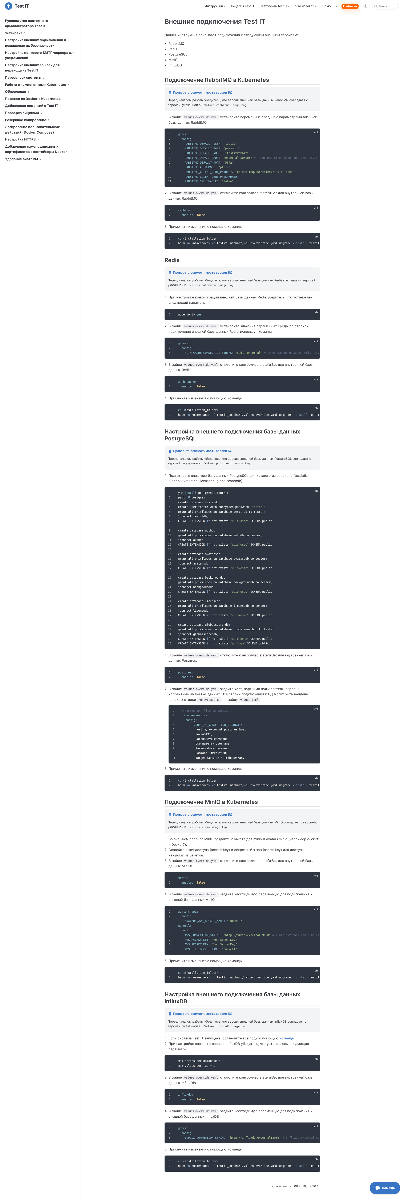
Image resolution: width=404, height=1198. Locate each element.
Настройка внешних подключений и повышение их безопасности (35, 43)
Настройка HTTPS (20, 139)
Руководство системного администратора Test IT (26, 23)
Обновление (16, 91)
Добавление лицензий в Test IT (31, 105)
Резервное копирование (26, 120)
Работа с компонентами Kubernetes (36, 84)
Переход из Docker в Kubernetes (33, 99)
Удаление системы (22, 159)
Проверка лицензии (22, 113)
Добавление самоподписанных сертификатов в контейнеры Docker (36, 149)
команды (286, 1038)
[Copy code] (314, 134)
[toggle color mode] (365, 6)
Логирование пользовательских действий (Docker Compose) (32, 129)
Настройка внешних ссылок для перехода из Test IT (32, 68)
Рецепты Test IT (242, 6)
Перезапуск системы (23, 77)
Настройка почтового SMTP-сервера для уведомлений (40, 55)
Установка (14, 33)
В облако (350, 6)
